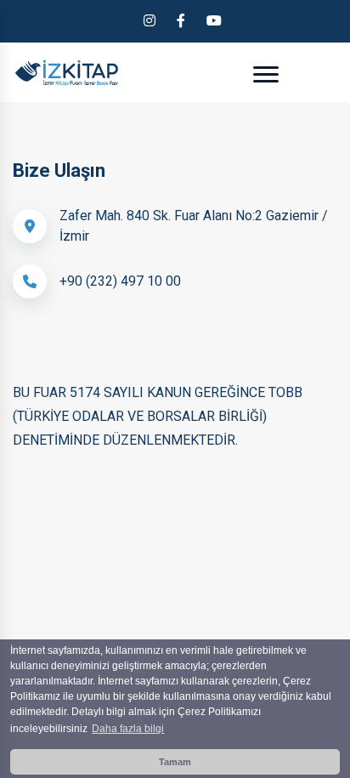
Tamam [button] (175, 762)
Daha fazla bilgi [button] (128, 729)
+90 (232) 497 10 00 (120, 281)
